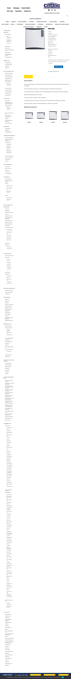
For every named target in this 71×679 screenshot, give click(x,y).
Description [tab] (28, 76)
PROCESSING (40, 24)
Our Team (10, 11)
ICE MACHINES (20, 24)
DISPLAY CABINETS (5, 24)
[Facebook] (48, 10)
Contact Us (27, 11)
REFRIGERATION (49, 24)
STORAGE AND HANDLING (28, 26)
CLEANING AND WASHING (41, 21)
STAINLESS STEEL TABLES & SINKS (62, 24)
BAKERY (7, 21)
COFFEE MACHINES (53, 21)
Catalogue (16, 8)
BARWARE (14, 21)
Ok (62, 677)
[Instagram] (52, 10)
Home (9, 8)
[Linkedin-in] (55, 10)
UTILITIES (46, 26)
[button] (8, 21)
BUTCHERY (31, 21)
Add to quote (58, 67)
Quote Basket (26, 8)
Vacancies (18, 11)
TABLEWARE (38, 26)
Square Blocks (56, 71)
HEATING (12, 24)
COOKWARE (62, 21)
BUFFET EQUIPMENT (22, 21)
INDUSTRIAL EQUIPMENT (30, 24)
